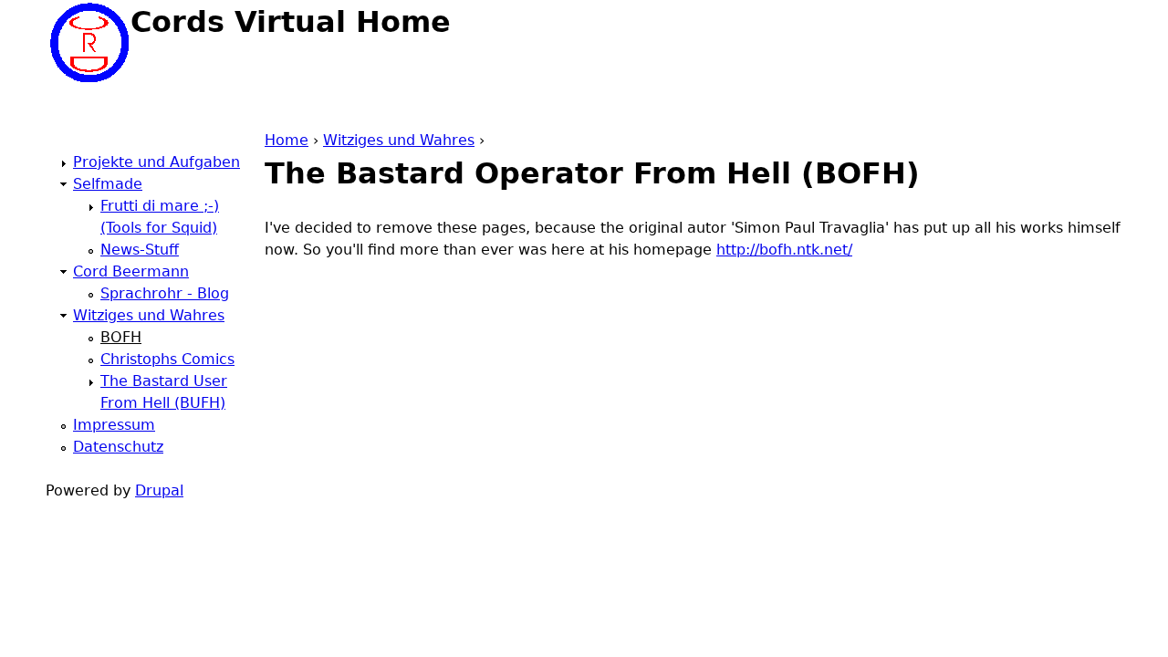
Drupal (159, 490)
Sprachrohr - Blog (164, 293)
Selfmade (107, 184)
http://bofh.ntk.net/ (784, 249)
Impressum (114, 424)
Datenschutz (118, 446)
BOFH (120, 337)
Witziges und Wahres (398, 140)
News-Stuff (139, 249)
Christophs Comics (167, 359)
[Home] (88, 43)
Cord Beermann (131, 271)
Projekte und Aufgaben (156, 162)
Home (286, 140)
